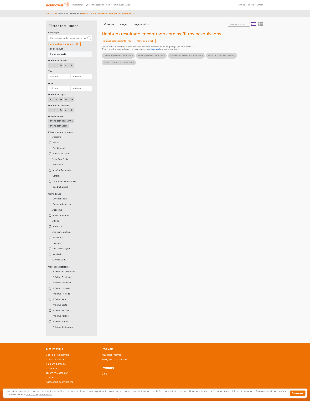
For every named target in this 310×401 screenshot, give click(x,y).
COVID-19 (51, 368)
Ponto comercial (127, 13)
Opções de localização (59, 267)
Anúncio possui (55, 116)
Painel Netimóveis (115, 5)
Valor (50, 71)
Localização (54, 33)
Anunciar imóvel (246, 5)
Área (50, 83)
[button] (70, 54)
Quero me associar (95, 5)
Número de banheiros (59, 106)
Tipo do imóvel (55, 49)
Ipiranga (113, 13)
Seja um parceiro (56, 364)
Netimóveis (51, 13)
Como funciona (55, 359)
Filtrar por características (60, 132)
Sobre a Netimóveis (57, 355)
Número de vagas (57, 95)
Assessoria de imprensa (59, 382)
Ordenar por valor (238, 24)
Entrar (260, 5)
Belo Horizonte (88, 13)
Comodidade (54, 194)
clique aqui (154, 49)
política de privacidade (39, 395)
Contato (50, 377)
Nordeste (102, 13)
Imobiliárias (77, 5)
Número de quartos (57, 61)
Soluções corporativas (114, 359)
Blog (128, 5)
